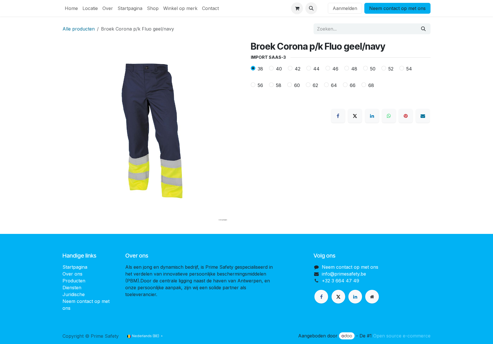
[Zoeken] (423, 28)
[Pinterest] (406, 116)
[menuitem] (71, 8)
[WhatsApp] (389, 116)
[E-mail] (423, 116)
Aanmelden (345, 8)
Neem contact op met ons (397, 8)
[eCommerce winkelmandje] (297, 8)
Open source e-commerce (402, 336)
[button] (311, 8)
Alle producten (78, 29)
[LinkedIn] (372, 116)
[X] (355, 116)
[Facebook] (338, 116)
